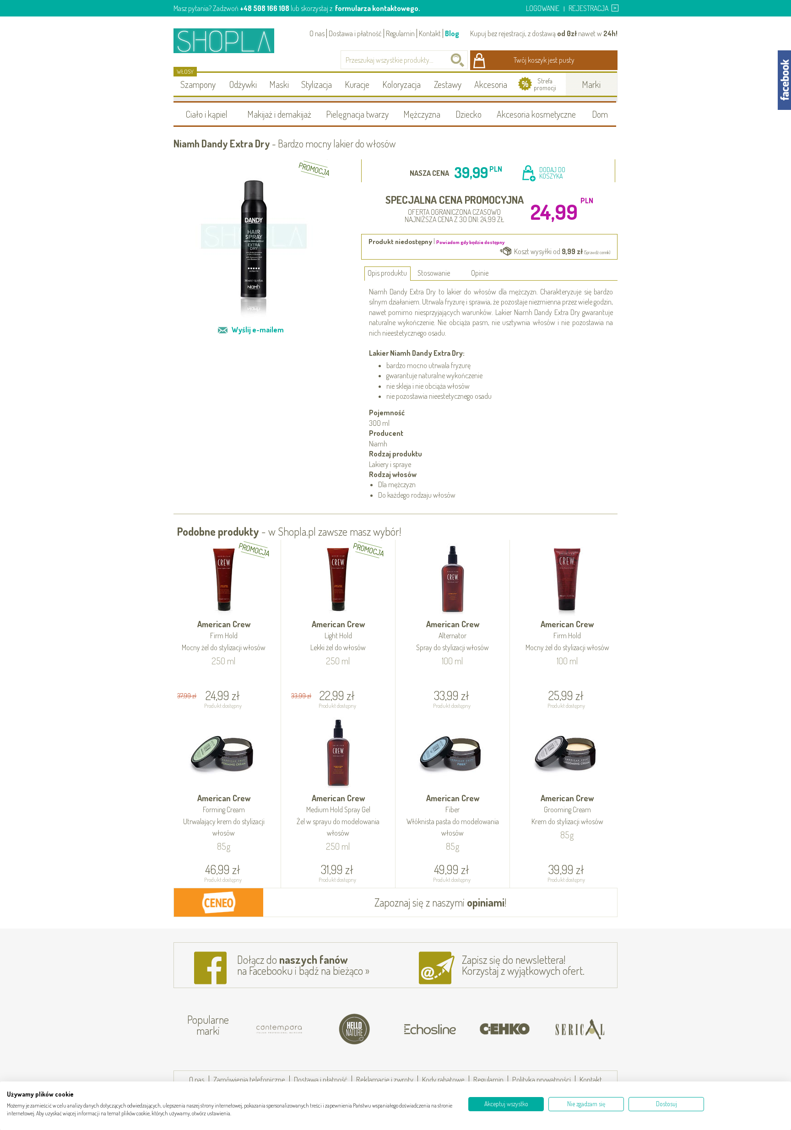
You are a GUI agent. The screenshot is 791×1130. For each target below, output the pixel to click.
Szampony (198, 84)
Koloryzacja (401, 84)
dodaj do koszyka (552, 173)
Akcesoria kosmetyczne (536, 114)
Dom (600, 114)
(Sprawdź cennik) (597, 252)
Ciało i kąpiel (207, 114)
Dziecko (468, 114)
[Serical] (580, 1029)
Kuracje (357, 84)
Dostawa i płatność (355, 33)
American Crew (223, 635)
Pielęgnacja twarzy (357, 114)
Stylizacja (316, 84)
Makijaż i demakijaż (279, 114)
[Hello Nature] (354, 1029)
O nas (317, 33)
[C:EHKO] (504, 1029)
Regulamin (400, 33)
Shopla (230, 40)
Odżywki (243, 84)
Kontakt (430, 33)
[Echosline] (429, 1029)
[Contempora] (279, 1029)
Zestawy (447, 84)
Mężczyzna (421, 114)
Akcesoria (490, 84)
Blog (452, 33)
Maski (279, 84)
